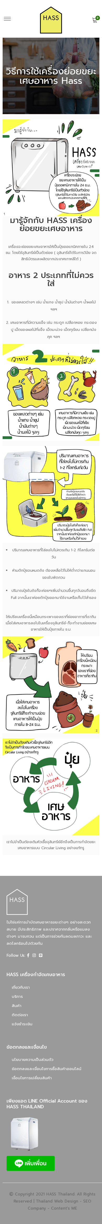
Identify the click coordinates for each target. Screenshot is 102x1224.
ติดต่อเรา (20, 1015)
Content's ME (64, 1208)
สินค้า (16, 1006)
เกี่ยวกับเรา (21, 987)
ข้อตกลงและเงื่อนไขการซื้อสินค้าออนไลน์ (46, 1069)
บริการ (17, 996)
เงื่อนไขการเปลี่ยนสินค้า (32, 1078)
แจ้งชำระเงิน (22, 1024)
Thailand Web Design (57, 1201)
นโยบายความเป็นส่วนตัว (32, 1059)
